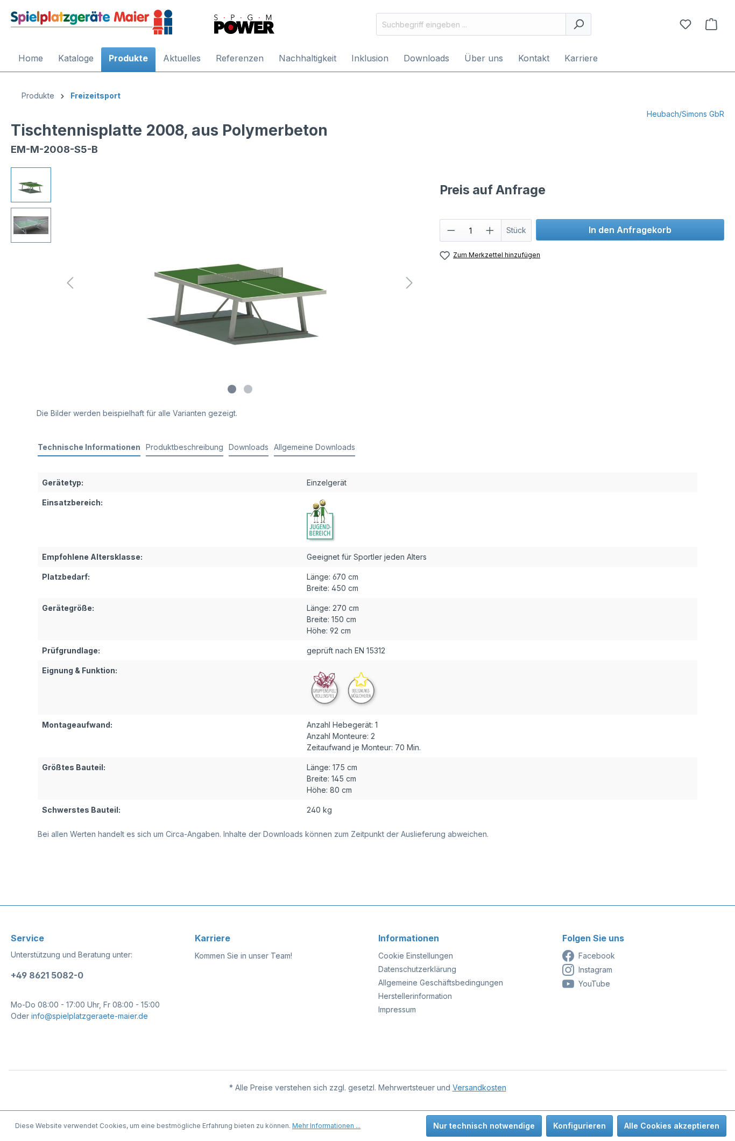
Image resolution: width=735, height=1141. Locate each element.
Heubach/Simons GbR (685, 113)
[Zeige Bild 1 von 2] (232, 389)
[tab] (89, 447)
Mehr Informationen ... (326, 1126)
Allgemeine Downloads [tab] (314, 447)
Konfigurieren (579, 1125)
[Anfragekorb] (711, 24)
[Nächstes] (409, 282)
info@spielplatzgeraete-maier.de (89, 1015)
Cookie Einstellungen (415, 955)
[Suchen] (578, 24)
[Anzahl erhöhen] (490, 230)
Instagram (595, 969)
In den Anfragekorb (630, 229)
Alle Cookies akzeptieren (671, 1125)
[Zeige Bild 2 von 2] (248, 389)
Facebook (596, 955)
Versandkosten (479, 1087)
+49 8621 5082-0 (47, 975)
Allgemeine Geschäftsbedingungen (440, 982)
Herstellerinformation (415, 996)
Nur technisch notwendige (484, 1125)
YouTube (594, 983)
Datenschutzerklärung (417, 969)
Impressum (397, 1009)
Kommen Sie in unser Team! (243, 955)
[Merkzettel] (685, 24)
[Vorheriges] (70, 282)
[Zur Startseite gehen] (91, 22)
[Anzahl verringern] (451, 230)
